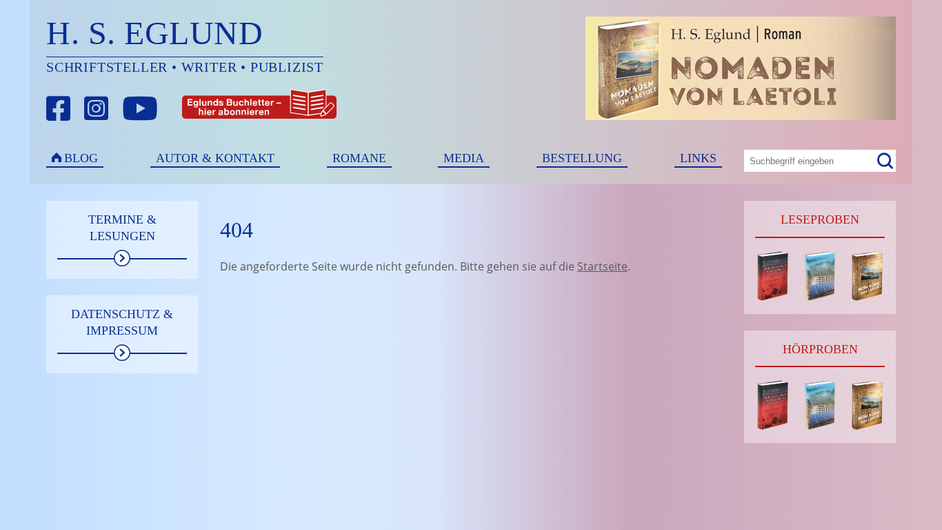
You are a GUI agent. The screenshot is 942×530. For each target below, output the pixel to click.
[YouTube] (140, 108)
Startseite (602, 266)
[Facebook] (58, 108)
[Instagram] (96, 108)
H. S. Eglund (154, 32)
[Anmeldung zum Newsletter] (208, 109)
